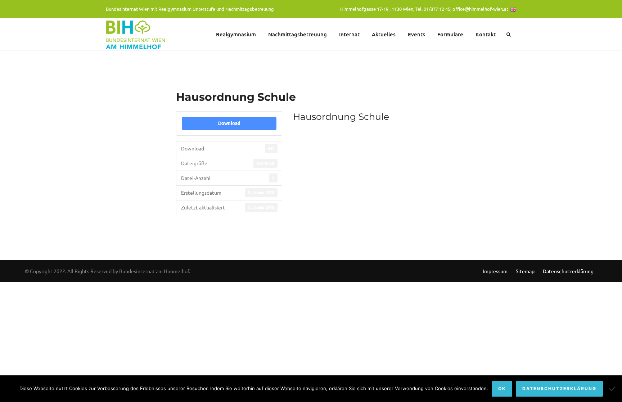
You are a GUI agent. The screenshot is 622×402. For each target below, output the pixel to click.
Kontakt (485, 34)
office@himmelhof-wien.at (480, 9)
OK (502, 388)
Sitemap (525, 271)
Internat (349, 34)
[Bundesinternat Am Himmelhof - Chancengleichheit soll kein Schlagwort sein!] (136, 34)
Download (229, 123)
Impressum (495, 271)
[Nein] (613, 388)
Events (416, 34)
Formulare (450, 34)
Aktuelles (384, 34)
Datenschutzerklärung (568, 271)
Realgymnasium (236, 34)
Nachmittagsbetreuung (297, 34)
